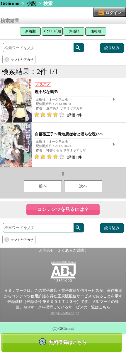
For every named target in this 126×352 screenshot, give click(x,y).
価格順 (96, 31)
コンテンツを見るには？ (63, 209)
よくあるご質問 (70, 251)
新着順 (30, 31)
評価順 (74, 31)
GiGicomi (10, 3)
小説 (31, 3)
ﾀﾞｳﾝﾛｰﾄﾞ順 (52, 31)
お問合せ (46, 251)
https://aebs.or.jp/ (65, 313)
